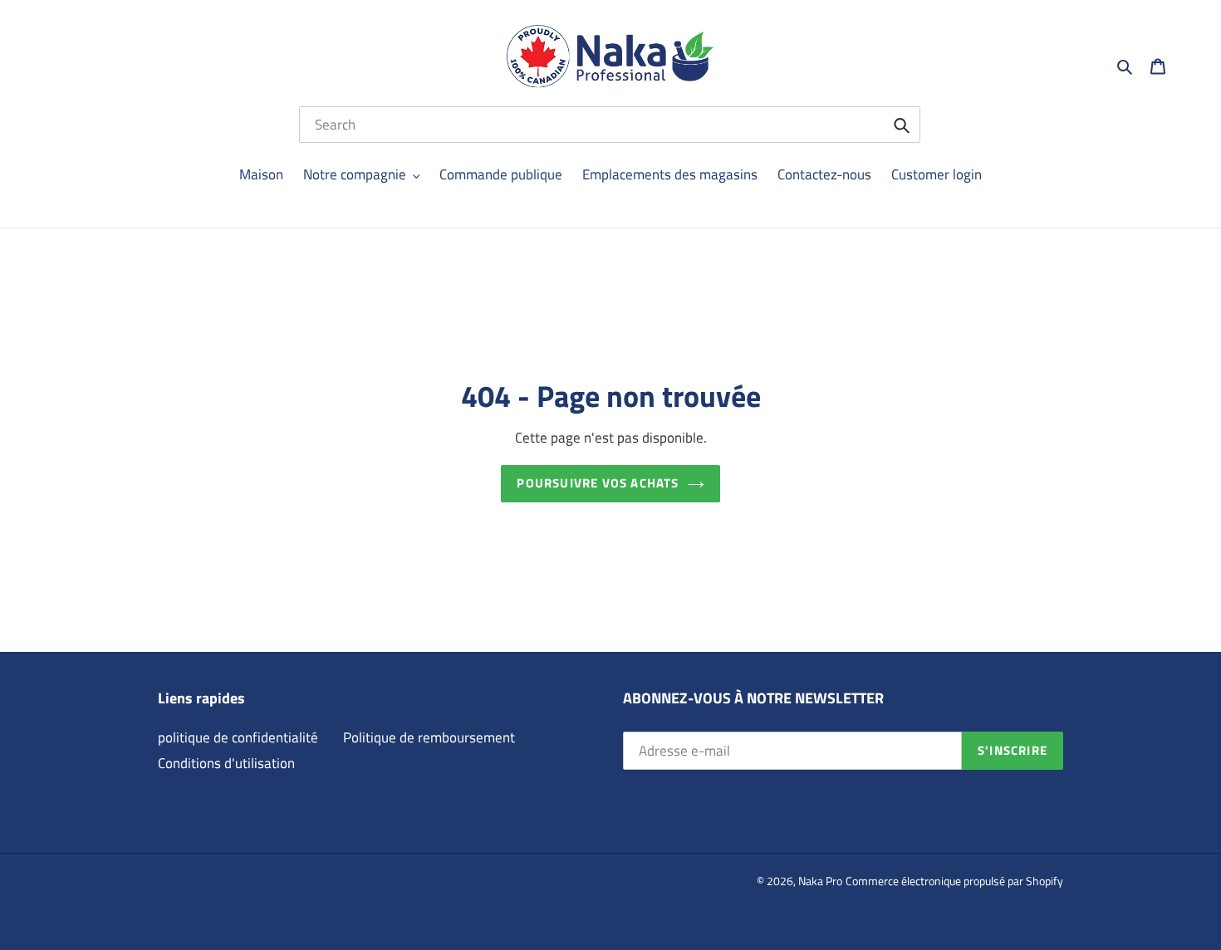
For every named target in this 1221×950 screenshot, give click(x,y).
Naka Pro (820, 880)
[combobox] (609, 124)
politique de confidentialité (238, 737)
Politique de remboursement (429, 737)
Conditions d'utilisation (226, 763)
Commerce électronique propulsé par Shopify (954, 880)
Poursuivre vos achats (598, 482)
